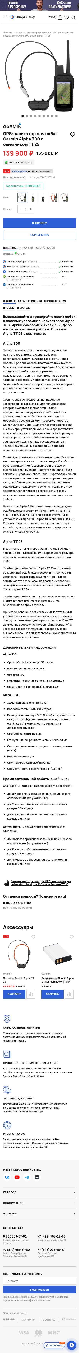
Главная (7, 32)
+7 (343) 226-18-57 (51, 1250)
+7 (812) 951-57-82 (16, 1250)
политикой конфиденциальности (32, 1300)
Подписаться (39, 1289)
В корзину (39, 223)
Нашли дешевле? (14, 177)
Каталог (19, 32)
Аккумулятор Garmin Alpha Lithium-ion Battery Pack (57, 979)
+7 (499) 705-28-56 (52, 1236)
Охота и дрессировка (37, 32)
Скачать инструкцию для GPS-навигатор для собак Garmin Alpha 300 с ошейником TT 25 (41, 882)
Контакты (12, 1228)
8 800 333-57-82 (17, 902)
